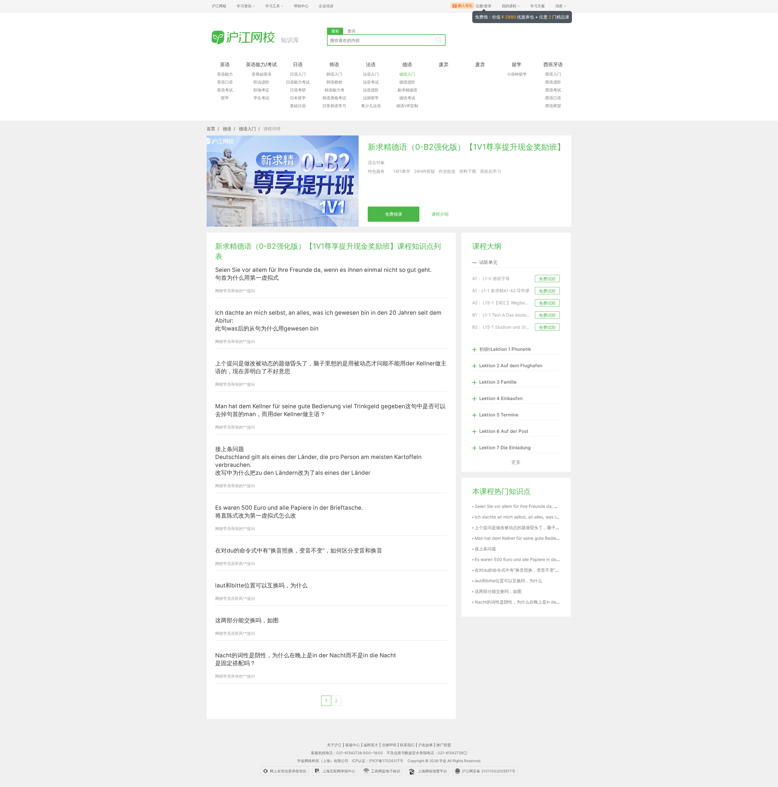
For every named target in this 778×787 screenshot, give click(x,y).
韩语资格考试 (334, 97)
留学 (225, 97)
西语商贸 (553, 105)
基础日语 (298, 105)
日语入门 (298, 74)
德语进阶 (407, 82)
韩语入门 (334, 74)
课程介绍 (440, 214)
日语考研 (298, 89)
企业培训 (326, 6)
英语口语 (225, 82)
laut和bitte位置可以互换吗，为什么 (261, 585)
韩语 (334, 64)
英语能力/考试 (261, 64)
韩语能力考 (334, 89)
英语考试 (225, 89)
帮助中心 (301, 6)
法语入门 (371, 74)
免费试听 (547, 278)
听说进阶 (261, 82)
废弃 (444, 64)
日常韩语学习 (334, 105)
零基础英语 (261, 74)
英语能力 (225, 74)
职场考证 (261, 89)
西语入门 (553, 74)
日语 (298, 64)
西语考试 (553, 89)
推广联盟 (443, 745)
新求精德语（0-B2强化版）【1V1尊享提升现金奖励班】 (466, 147)
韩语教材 (334, 82)
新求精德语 (407, 89)
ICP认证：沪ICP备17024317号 (377, 760)
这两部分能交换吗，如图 (247, 620)
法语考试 (371, 82)
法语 (371, 64)
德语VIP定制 (407, 105)
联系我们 (407, 745)
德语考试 (407, 97)
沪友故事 (425, 745)
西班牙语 (553, 64)
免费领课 (393, 214)
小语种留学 (517, 74)
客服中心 (352, 745)
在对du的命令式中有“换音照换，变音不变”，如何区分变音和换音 (298, 550)
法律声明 (389, 745)
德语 (407, 64)
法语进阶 (371, 89)
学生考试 (261, 97)
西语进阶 (553, 82)
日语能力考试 (298, 82)
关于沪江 (334, 745)
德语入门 (407, 74)
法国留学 (371, 97)
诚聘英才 (370, 745)
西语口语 (553, 97)
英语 (225, 64)
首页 (211, 128)
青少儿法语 (371, 105)
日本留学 (298, 97)
